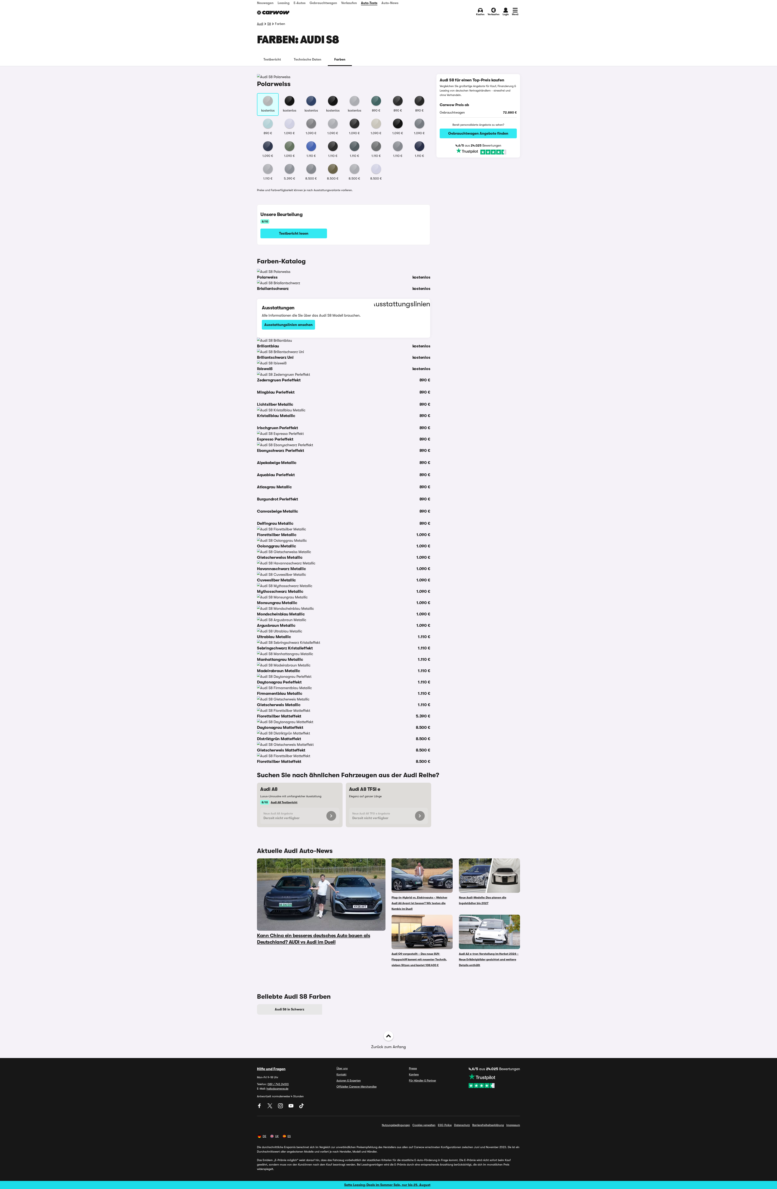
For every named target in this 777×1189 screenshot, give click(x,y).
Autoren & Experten (348, 1080)
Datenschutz (462, 1125)
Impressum (513, 1125)
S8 (269, 24)
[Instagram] (281, 1107)
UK (277, 1136)
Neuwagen (265, 3)
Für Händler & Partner (422, 1080)
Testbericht (272, 59)
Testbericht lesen (293, 233)
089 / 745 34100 (278, 1084)
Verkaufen (349, 3)
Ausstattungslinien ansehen (288, 325)
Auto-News (389, 3)
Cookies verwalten (423, 1125)
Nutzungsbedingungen (396, 1125)
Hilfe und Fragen (271, 1069)
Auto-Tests (369, 3)
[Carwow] (273, 12)
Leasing (284, 3)
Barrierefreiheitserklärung (488, 1125)
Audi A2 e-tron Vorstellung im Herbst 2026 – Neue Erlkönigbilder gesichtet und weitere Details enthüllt (489, 959)
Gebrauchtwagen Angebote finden (478, 133)
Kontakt (341, 1074)
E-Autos (300, 3)
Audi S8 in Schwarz (289, 1009)
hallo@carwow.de (277, 1088)
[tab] (272, 59)
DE (264, 1136)
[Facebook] (260, 1107)
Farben (339, 59)
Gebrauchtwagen (323, 3)
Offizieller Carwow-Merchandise (356, 1086)
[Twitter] (270, 1107)
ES (289, 1136)
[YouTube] (291, 1107)
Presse (413, 1068)
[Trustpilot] (478, 151)
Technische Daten (307, 59)
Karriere (414, 1074)
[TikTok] (301, 1107)
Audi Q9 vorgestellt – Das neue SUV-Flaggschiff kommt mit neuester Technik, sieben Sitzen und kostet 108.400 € (419, 959)
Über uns (342, 1068)
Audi (260, 24)
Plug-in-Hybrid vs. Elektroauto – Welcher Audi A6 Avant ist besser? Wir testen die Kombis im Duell (419, 903)
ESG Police (445, 1125)
